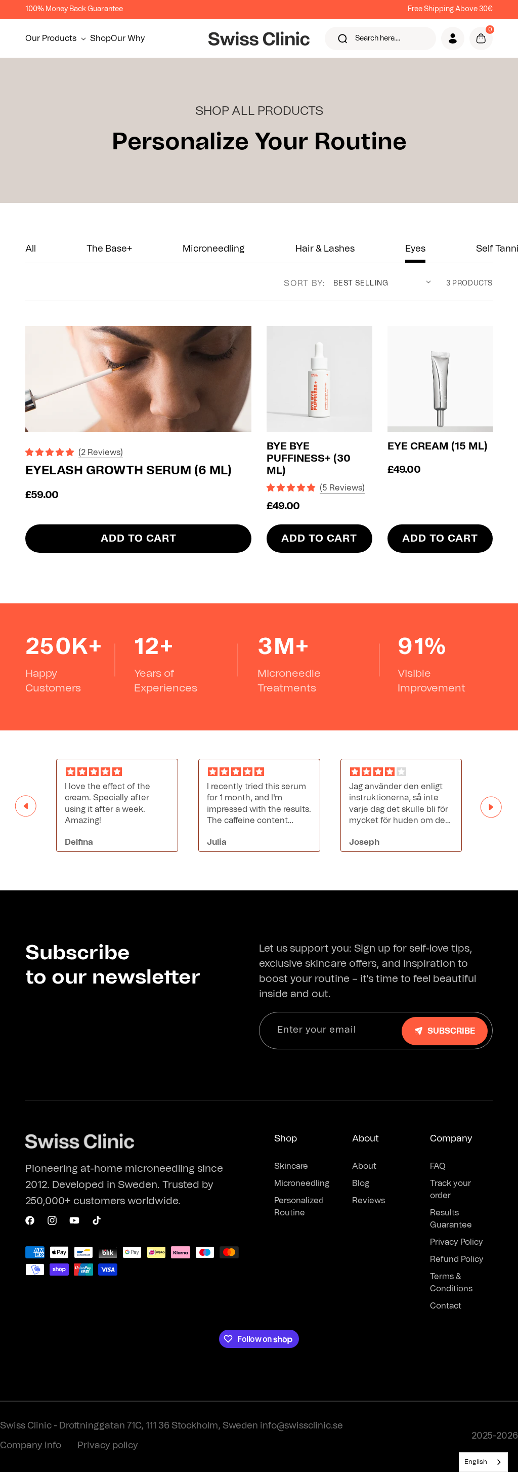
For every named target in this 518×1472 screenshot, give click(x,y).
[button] (57, 38)
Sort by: (304, 283)
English (475, 1462)
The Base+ (109, 249)
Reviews (368, 1201)
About (364, 1166)
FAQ (438, 1166)
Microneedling (214, 249)
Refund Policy (457, 1259)
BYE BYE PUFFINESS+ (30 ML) (309, 458)
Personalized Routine (299, 1207)
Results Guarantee (451, 1219)
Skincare (291, 1166)
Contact (445, 1306)
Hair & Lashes (325, 249)
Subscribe (451, 1031)
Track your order (450, 1189)
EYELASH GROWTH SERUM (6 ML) (128, 471)
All (30, 249)
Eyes (415, 249)
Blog (360, 1183)
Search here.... (377, 38)
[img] (117, 772)
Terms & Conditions (451, 1283)
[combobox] (483, 1462)
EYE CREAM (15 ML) (437, 446)
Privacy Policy (456, 1242)
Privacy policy (107, 1445)
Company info (30, 1445)
